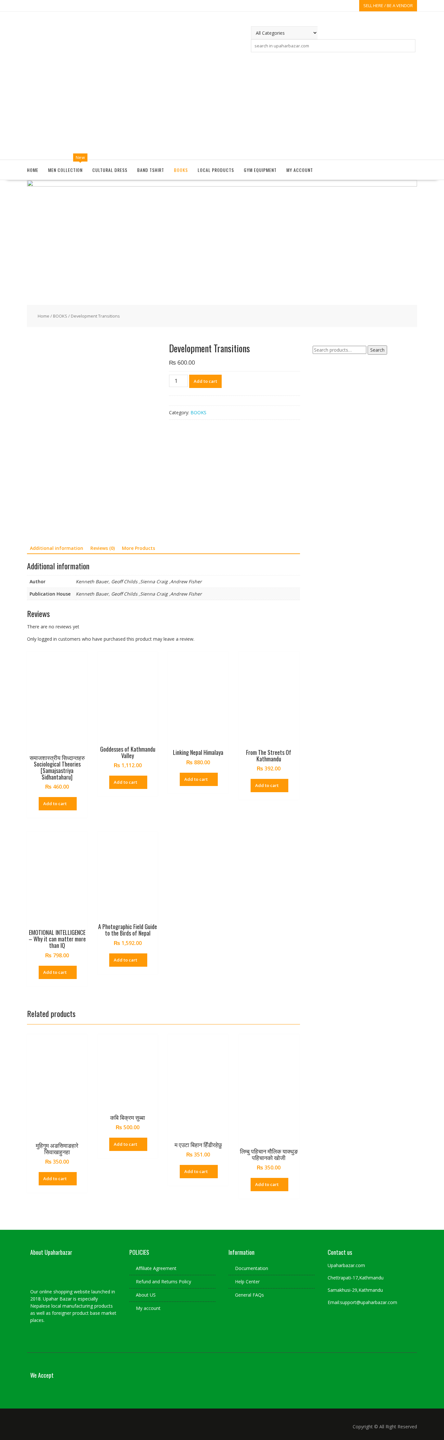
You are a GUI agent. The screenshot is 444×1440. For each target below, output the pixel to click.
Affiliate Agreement (156, 1268)
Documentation (251, 1268)
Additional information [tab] (56, 548)
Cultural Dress (109, 169)
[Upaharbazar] (222, 185)
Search (377, 350)
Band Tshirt (150, 169)
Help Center (247, 1281)
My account (299, 169)
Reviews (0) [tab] (102, 548)
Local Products (216, 169)
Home (32, 169)
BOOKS (181, 169)
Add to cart (205, 381)
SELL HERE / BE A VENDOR (388, 5)
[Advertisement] (222, 104)
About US (146, 1295)
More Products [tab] (138, 548)
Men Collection (65, 169)
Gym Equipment (260, 169)
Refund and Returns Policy (163, 1281)
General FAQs (249, 1295)
